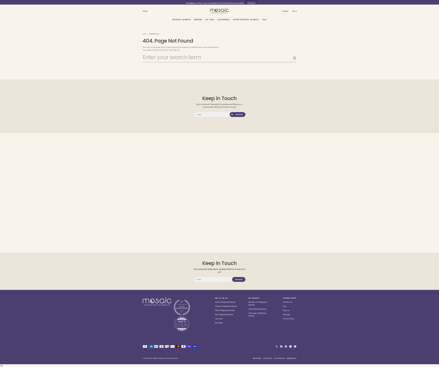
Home (144, 34)
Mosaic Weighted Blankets (156, 358)
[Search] (294, 58)
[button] (145, 11)
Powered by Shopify (171, 358)
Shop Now (250, 3)
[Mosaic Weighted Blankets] (219, 11)
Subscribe (239, 114)
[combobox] (218, 58)
